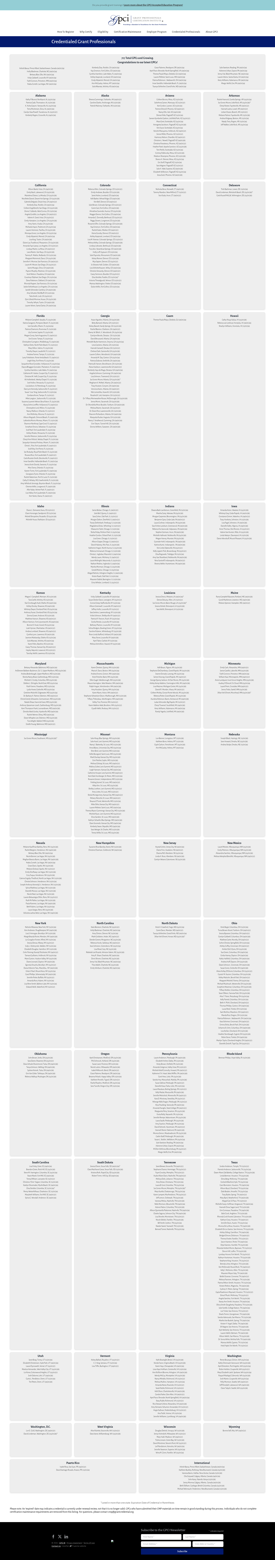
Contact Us (56, 1546)
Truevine (75, 1546)
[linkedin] (66, 1536)
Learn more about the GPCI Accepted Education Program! (153, 5)
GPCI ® (62, 1542)
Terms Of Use (89, 1542)
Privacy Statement (74, 1542)
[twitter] (60, 1536)
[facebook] (53, 1536)
